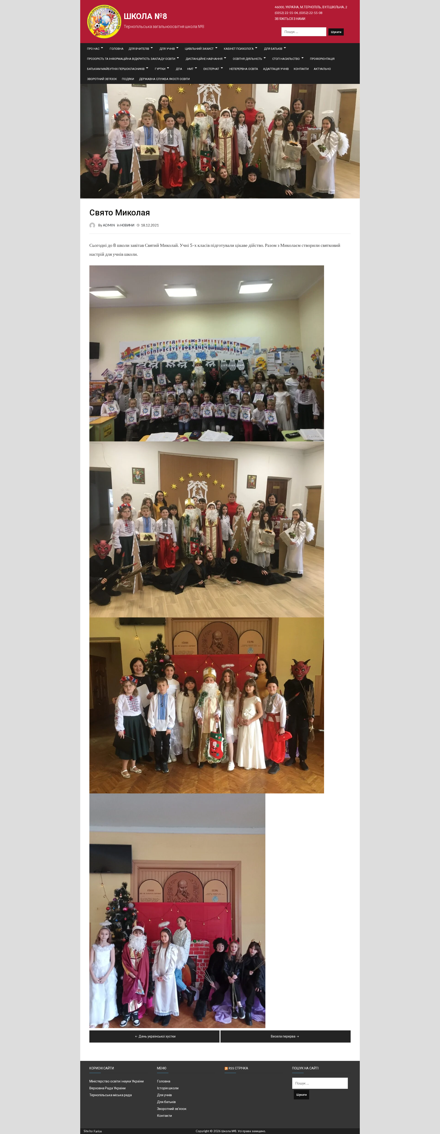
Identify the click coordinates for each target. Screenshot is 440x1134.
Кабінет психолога (239, 48)
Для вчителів (139, 48)
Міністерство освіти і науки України (116, 1081)
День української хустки (157, 1036)
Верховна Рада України (107, 1088)
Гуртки (160, 69)
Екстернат (211, 69)
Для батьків (273, 48)
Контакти (301, 69)
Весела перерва (283, 1036)
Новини (127, 225)
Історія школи (168, 1088)
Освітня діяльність (247, 59)
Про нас (93, 48)
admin (109, 225)
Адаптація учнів (276, 69)
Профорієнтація (322, 59)
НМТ (190, 69)
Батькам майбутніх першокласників (116, 69)
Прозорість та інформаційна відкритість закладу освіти (131, 59)
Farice (98, 1131)
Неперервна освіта (243, 69)
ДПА (179, 69)
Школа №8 (145, 16)
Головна (117, 48)
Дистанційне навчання (204, 59)
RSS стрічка (238, 1068)
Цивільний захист (199, 48)
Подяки (128, 79)
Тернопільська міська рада (110, 1095)
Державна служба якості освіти (164, 79)
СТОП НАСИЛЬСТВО (286, 59)
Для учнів (167, 48)
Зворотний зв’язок (102, 79)
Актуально (322, 69)
